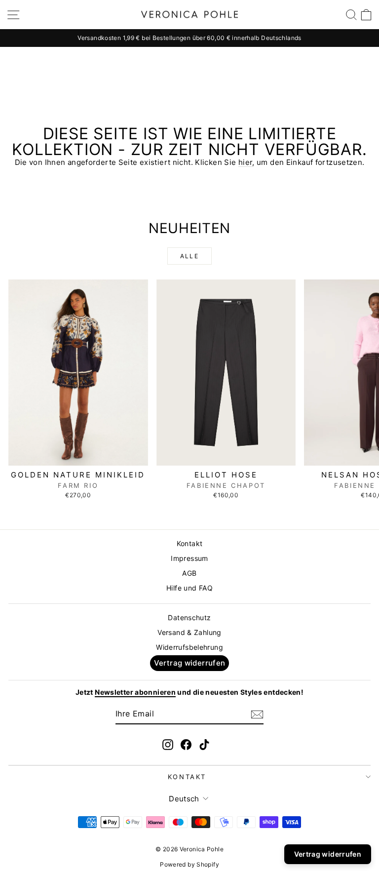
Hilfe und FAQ (189, 588)
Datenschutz (189, 617)
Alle (189, 256)
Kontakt (190, 543)
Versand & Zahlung (189, 632)
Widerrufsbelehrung (189, 647)
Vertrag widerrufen (190, 663)
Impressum (189, 558)
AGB (189, 573)
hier (245, 162)
